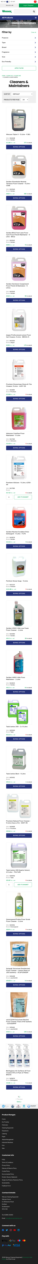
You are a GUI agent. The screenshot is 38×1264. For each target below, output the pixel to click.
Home (3, 76)
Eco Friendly (5, 1122)
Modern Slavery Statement (9, 1177)
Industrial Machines (7, 1142)
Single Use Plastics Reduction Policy (12, 1180)
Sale (3, 1148)
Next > (19, 1102)
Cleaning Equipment (7, 1128)
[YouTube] (15, 1230)
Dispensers (5, 1131)
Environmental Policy (8, 1174)
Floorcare (17, 76)
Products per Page (11, 100)
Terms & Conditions (7, 1162)
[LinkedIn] (18, 1230)
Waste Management (7, 1139)
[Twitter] (7, 1230)
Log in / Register (28, 5)
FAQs (3, 1159)
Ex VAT (13, 2)
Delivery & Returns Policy (9, 1168)
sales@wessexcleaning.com (14, 1218)
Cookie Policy (6, 1171)
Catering (4, 1134)
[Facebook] (3, 1230)
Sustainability (6, 1183)
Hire (3, 1145)
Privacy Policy (6, 1165)
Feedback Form (6, 1186)
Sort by (7, 94)
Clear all (33, 32)
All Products (7, 17)
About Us (9, 5)
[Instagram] (11, 1230)
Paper (3, 1137)
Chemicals (9, 76)
